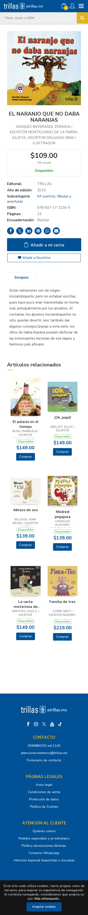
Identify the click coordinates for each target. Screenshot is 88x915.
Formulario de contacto (44, 760)
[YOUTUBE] (52, 724)
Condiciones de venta (44, 792)
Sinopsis (21, 277)
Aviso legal (44, 785)
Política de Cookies (44, 806)
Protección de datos (44, 799)
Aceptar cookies (44, 907)
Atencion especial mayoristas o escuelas (44, 860)
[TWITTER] (44, 724)
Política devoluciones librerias (44, 845)
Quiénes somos (44, 831)
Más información (46, 898)
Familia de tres (62, 601)
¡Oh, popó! (62, 417)
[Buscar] (82, 18)
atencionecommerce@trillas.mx (44, 753)
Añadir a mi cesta (46, 245)
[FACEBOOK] (28, 724)
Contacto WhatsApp (44, 853)
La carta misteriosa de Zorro (26, 604)
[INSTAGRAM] (36, 724)
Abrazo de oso (25, 510)
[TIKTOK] (60, 724)
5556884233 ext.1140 (44, 745)
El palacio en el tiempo (25, 424)
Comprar (25, 456)
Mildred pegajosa (62, 514)
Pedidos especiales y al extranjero (44, 838)
